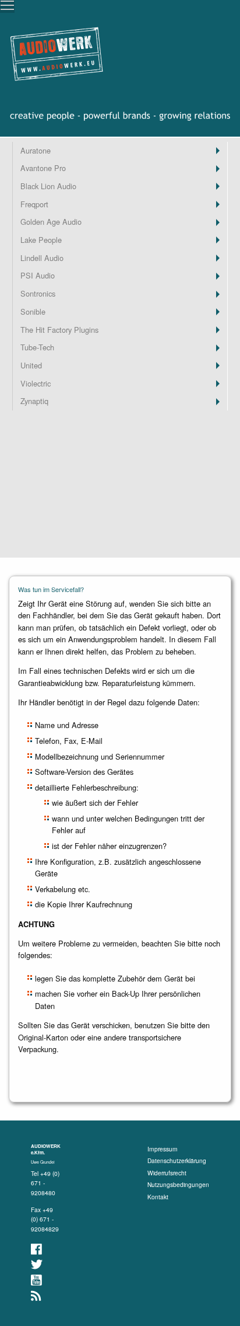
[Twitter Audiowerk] (37, 1264)
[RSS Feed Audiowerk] (37, 1296)
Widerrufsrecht (166, 1172)
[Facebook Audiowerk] (37, 1249)
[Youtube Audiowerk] (37, 1280)
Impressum (162, 1148)
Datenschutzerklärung (176, 1160)
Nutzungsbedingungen (178, 1184)
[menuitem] (119, 151)
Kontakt (157, 1196)
